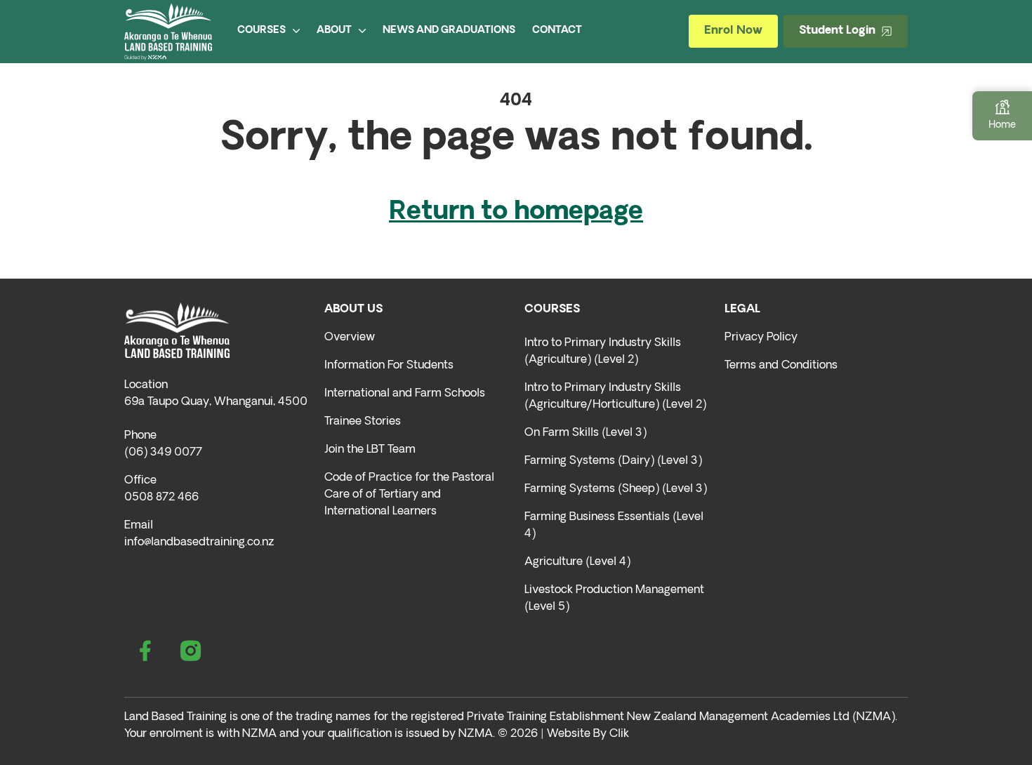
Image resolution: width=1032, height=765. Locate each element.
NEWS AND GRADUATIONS (449, 30)
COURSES (261, 30)
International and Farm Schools (404, 393)
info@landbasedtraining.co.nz (199, 542)
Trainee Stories (362, 421)
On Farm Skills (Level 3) (585, 433)
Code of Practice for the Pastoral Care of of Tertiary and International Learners (409, 494)
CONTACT (557, 30)
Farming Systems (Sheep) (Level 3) (615, 489)
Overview (349, 337)
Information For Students (389, 365)
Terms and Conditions (781, 365)
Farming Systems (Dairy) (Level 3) (613, 461)
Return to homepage (516, 212)
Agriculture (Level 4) (577, 562)
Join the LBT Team (370, 449)
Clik (619, 734)
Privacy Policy (761, 337)
